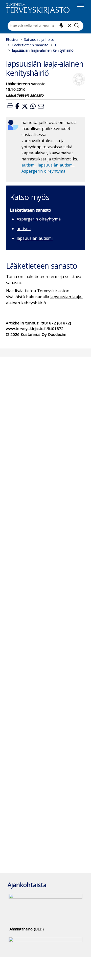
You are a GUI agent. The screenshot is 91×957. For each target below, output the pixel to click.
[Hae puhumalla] (61, 25)
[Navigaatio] (80, 8)
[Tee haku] (76, 25)
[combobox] (45, 26)
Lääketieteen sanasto (30, 45)
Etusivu (12, 39)
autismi (28, 165)
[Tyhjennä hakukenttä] (69, 25)
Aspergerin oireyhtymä (43, 171)
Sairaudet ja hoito (39, 39)
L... (57, 45)
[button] (10, 106)
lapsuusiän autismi (56, 165)
